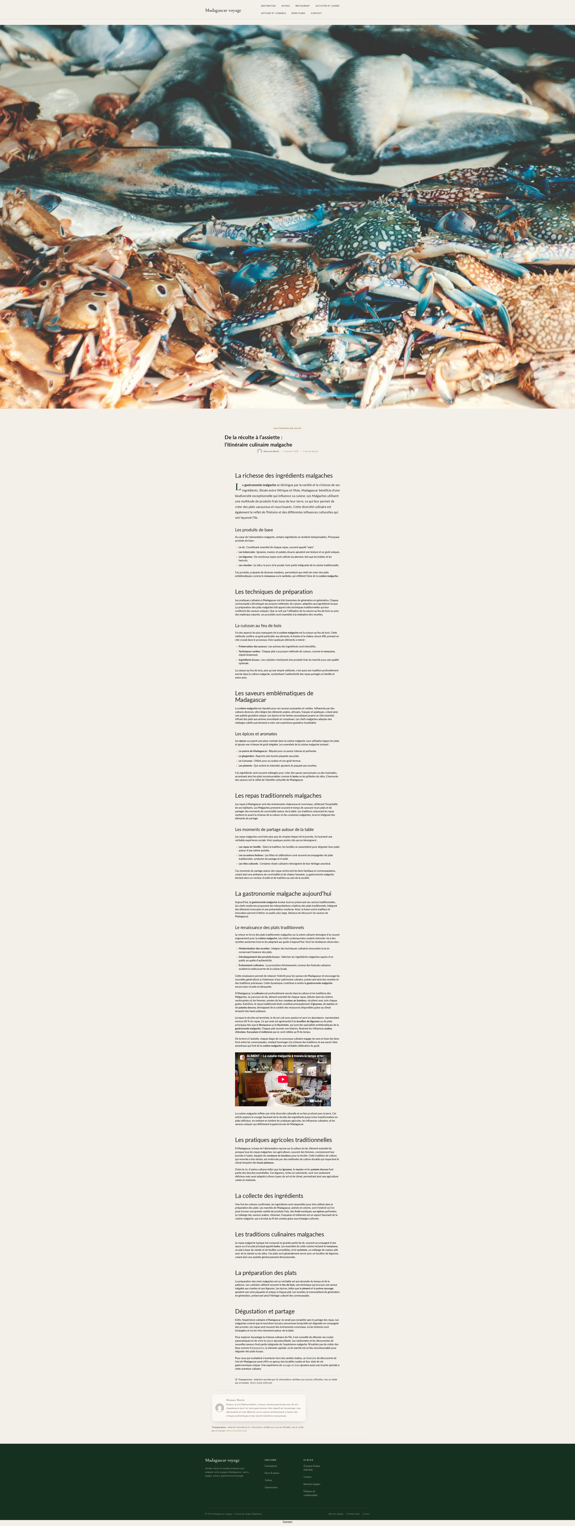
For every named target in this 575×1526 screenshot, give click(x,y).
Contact (316, 13)
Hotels (286, 6)
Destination (268, 6)
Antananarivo (256, 1348)
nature (269, 1341)
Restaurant (303, 6)
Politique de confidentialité (311, 1493)
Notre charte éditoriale (261, 1383)
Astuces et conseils (273, 13)
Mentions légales (312, 1484)
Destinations (271, 1466)
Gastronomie (271, 1487)
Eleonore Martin (271, 451)
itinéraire (311, 1358)
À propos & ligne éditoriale (312, 1468)
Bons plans (298, 13)
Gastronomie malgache (287, 428)
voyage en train (291, 1365)
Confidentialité (352, 1514)
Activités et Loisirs (327, 6)
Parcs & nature (272, 1473)
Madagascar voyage (223, 10)
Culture (268, 1480)
